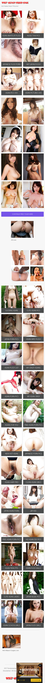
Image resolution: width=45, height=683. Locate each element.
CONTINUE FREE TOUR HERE (22, 214)
